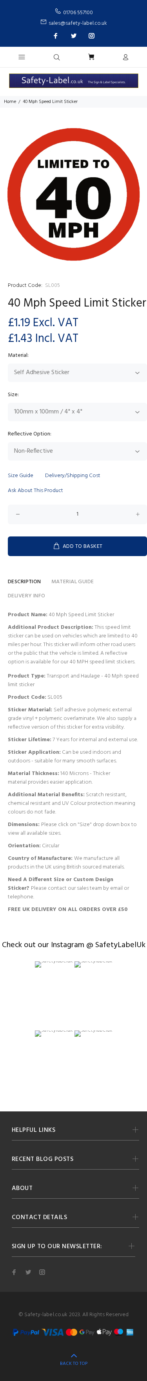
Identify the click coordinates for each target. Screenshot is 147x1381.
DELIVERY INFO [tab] (26, 596)
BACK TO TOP (73, 1364)
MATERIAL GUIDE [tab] (72, 581)
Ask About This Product (35, 490)
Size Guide (20, 475)
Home (10, 102)
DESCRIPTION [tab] (24, 581)
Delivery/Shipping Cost (72, 475)
